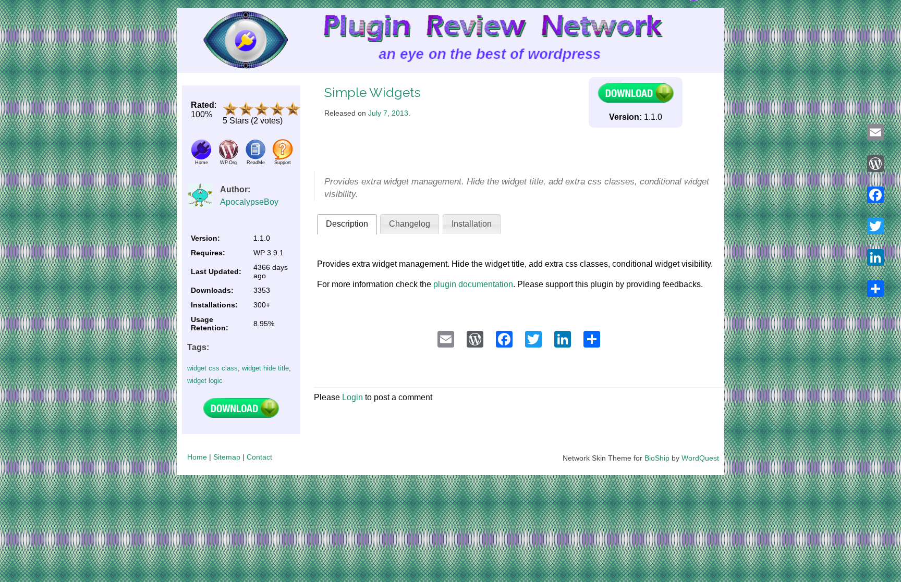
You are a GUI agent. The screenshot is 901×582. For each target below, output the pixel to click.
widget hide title (265, 368)
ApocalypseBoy (249, 201)
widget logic (205, 381)
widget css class (212, 368)
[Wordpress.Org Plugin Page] (228, 157)
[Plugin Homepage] (201, 157)
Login (352, 397)
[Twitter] (875, 226)
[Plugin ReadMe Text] (255, 157)
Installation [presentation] (472, 223)
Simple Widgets (372, 92)
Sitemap (226, 457)
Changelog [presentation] (409, 223)
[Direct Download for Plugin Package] (241, 415)
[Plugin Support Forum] (282, 157)
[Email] (875, 132)
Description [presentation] (347, 223)
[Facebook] (875, 194)
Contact (259, 457)
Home (197, 457)
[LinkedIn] (875, 257)
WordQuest (700, 458)
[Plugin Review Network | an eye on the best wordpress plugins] (232, 40)
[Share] (875, 288)
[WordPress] (875, 163)
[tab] (347, 224)
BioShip (656, 458)
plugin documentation (473, 284)
